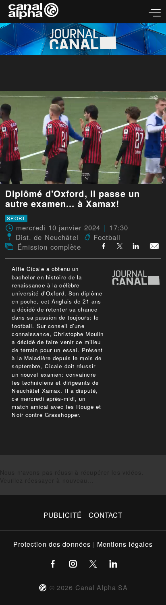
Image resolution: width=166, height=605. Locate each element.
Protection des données (52, 544)
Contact (106, 515)
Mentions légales (125, 544)
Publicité (63, 515)
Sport (16, 218)
